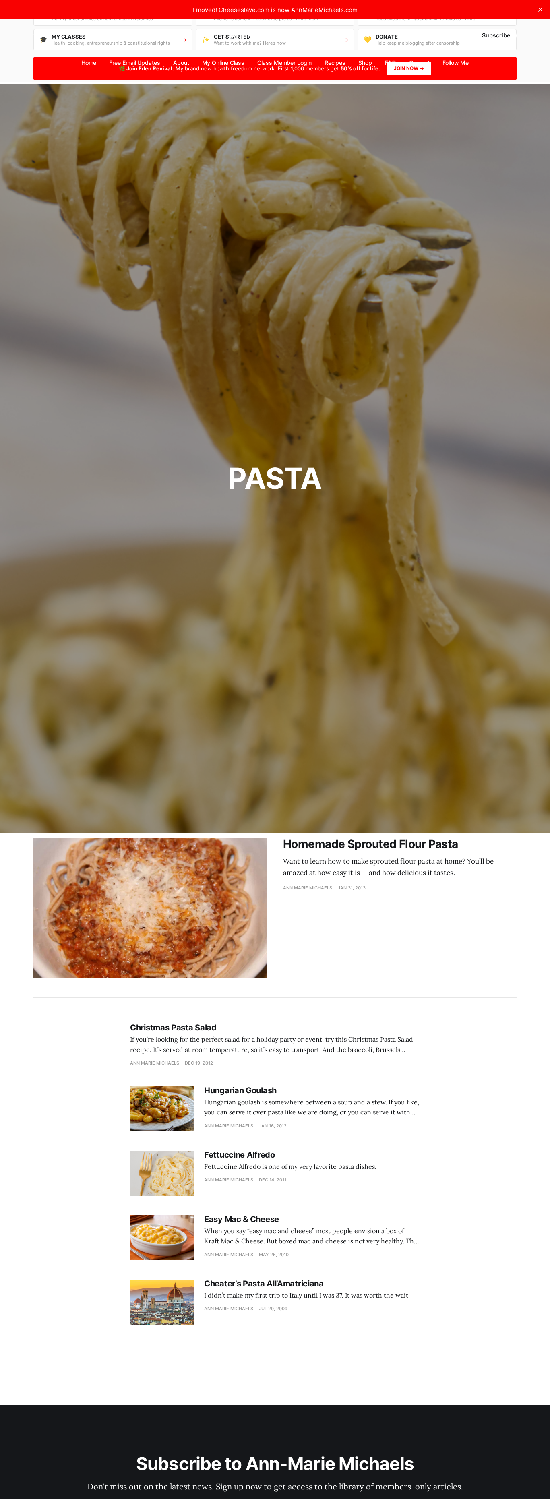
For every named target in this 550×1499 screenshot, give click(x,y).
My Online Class (223, 62)
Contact (419, 62)
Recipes (335, 62)
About (181, 62)
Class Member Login (284, 62)
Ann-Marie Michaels (275, 35)
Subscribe (496, 35)
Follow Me (455, 62)
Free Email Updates (134, 62)
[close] (540, 9)
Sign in (458, 35)
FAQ (390, 62)
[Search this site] (37, 35)
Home (89, 62)
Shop (365, 62)
